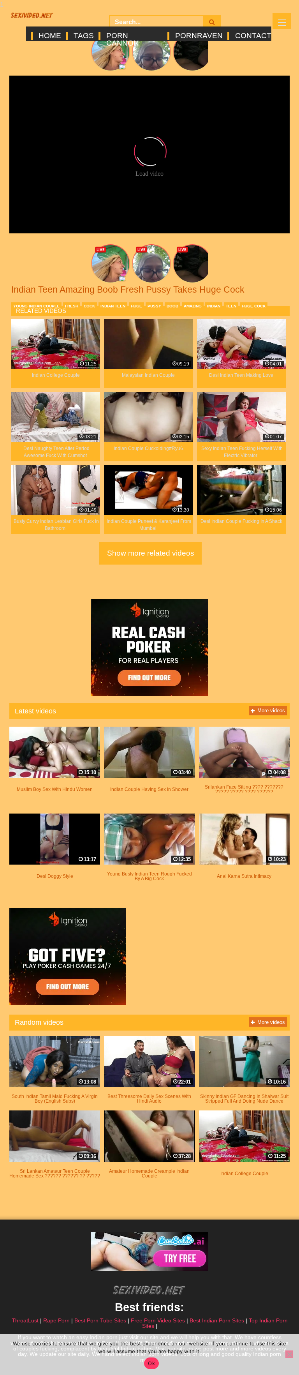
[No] (289, 1354)
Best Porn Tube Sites (100, 1320)
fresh (71, 306)
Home (49, 36)
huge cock (254, 306)
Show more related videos (150, 553)
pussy (154, 306)
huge (136, 306)
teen (231, 306)
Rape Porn (56, 1320)
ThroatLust (25, 1320)
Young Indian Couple (36, 306)
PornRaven (198, 36)
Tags (83, 36)
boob (172, 306)
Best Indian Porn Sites (217, 1320)
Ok (151, 1363)
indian (213, 306)
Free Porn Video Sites (158, 1320)
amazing (193, 306)
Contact (252, 36)
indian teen (112, 306)
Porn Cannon (122, 36)
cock (89, 306)
